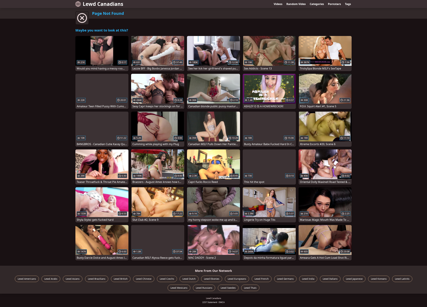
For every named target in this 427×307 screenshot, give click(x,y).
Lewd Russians (204, 287)
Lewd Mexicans (178, 287)
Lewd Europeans (237, 278)
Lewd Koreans (379, 278)
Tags (348, 4)
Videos (278, 4)
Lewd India (308, 278)
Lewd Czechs (167, 278)
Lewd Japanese (354, 278)
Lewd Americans (27, 278)
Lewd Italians (330, 278)
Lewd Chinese (143, 278)
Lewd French (262, 278)
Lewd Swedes (228, 287)
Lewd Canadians (103, 3)
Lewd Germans (285, 278)
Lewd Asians (73, 278)
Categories (317, 4)
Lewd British (121, 278)
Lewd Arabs (50, 278)
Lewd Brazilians (96, 278)
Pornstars (334, 4)
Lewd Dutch (189, 278)
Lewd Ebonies (211, 278)
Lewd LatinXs (402, 278)
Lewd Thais (250, 287)
